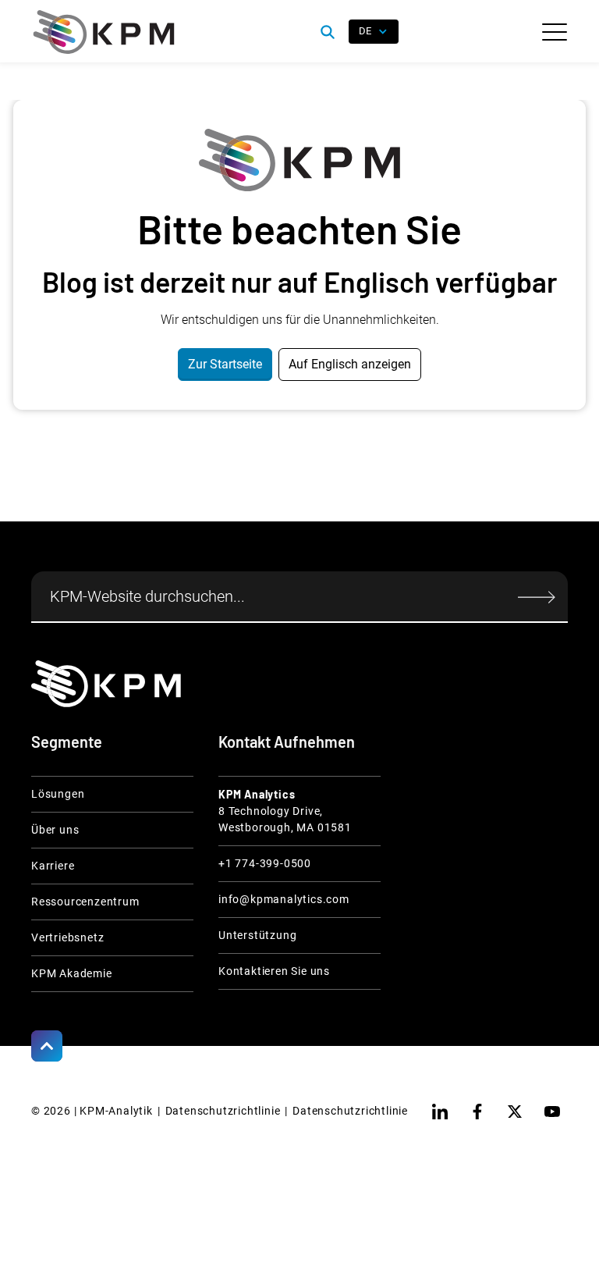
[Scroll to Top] (46, 1046)
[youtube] (552, 1111)
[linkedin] (439, 1111)
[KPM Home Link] (106, 683)
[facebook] (477, 1111)
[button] (554, 32)
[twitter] (514, 1111)
